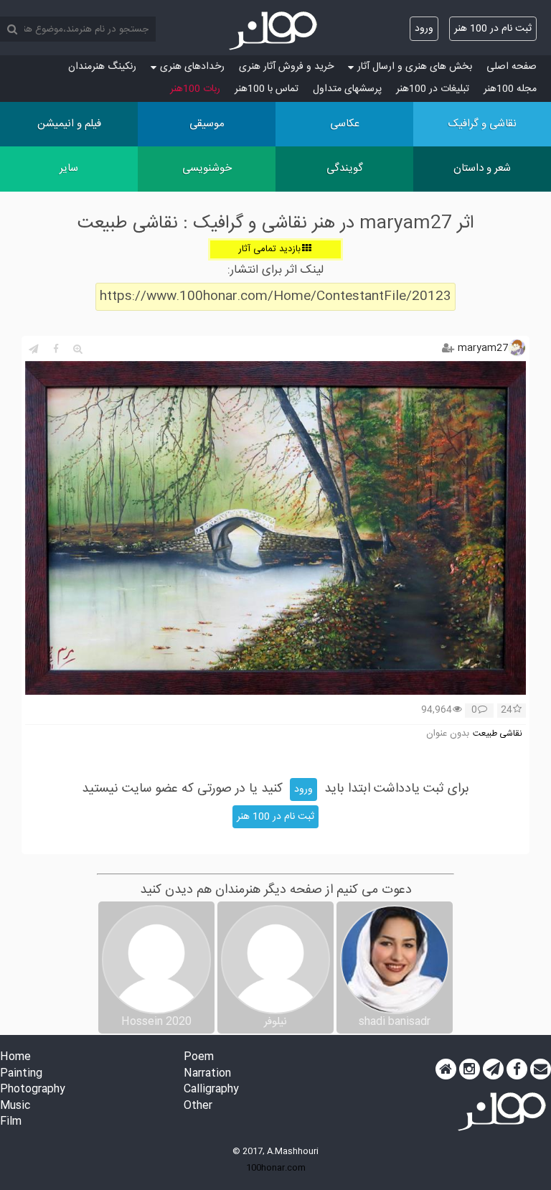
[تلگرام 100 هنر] (493, 1069)
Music (15, 1106)
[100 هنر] (275, 31)
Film (11, 1122)
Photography (32, 1090)
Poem (199, 1057)
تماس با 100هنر (266, 89)
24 (506, 710)
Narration (207, 1074)
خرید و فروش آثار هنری (286, 66)
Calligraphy (211, 1090)
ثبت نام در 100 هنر (493, 28)
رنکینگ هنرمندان (102, 66)
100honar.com (276, 1167)
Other (198, 1106)
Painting (21, 1074)
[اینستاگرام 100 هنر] (469, 1069)
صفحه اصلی (511, 66)
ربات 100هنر (195, 89)
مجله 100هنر (510, 89)
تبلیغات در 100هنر (432, 89)
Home (15, 1057)
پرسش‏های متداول (347, 89)
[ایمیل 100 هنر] (540, 1069)
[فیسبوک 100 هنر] (517, 1069)
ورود (424, 28)
